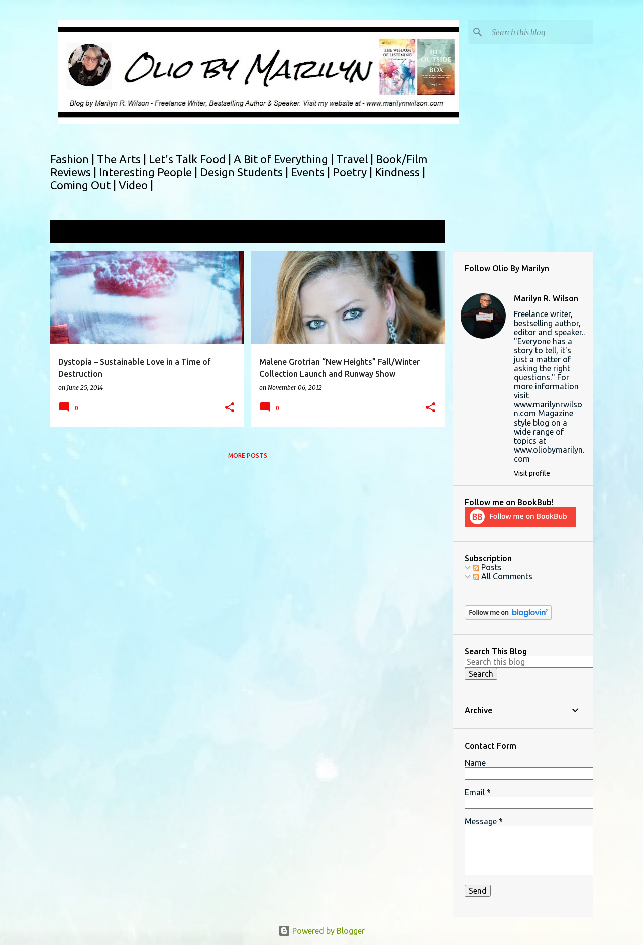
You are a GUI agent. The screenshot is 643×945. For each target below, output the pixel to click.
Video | (136, 185)
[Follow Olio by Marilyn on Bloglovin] (508, 617)
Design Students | (245, 172)
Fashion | (73, 159)
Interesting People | (149, 172)
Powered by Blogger (327, 930)
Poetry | (354, 172)
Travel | (356, 159)
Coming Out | (84, 185)
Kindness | (400, 172)
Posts (490, 567)
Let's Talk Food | (191, 159)
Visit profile (532, 473)
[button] (230, 408)
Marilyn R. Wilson (546, 298)
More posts (247, 455)
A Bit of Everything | (285, 159)
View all (424, 232)
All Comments (505, 576)
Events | (312, 172)
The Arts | (123, 159)
